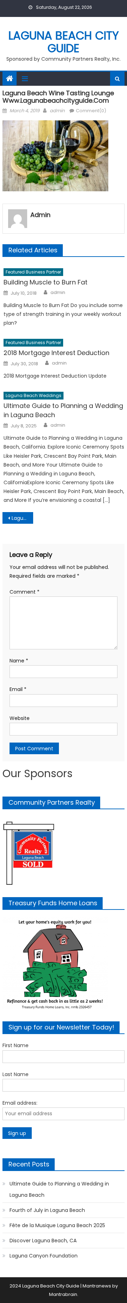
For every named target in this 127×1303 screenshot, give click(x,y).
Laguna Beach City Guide (63, 42)
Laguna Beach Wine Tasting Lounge (22, 518)
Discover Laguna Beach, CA (43, 1240)
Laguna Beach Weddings (33, 395)
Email (18, 689)
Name (19, 660)
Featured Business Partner (33, 272)
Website (20, 718)
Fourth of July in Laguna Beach (47, 1210)
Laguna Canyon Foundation (44, 1255)
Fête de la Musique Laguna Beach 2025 (57, 1225)
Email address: (19, 1102)
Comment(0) (91, 110)
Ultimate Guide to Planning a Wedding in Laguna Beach (63, 410)
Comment (25, 591)
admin (57, 110)
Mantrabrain (63, 1294)
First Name (15, 1045)
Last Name (15, 1074)
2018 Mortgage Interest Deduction (56, 352)
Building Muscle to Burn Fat (45, 282)
